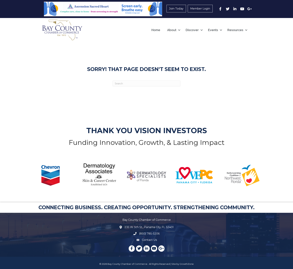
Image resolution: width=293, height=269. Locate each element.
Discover (192, 30)
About (171, 30)
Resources (235, 30)
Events (213, 30)
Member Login (200, 8)
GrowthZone (187, 264)
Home (155, 30)
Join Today (176, 8)
